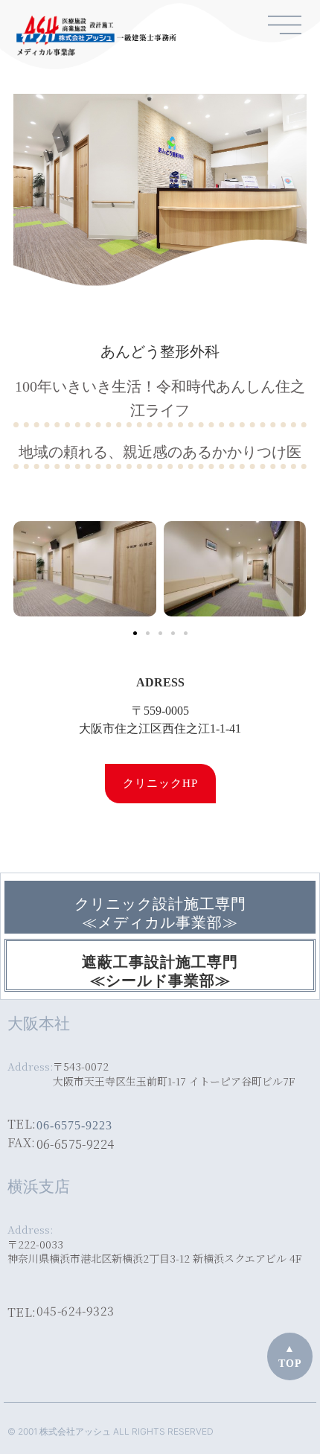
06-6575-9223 (74, 1125)
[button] (135, 633)
